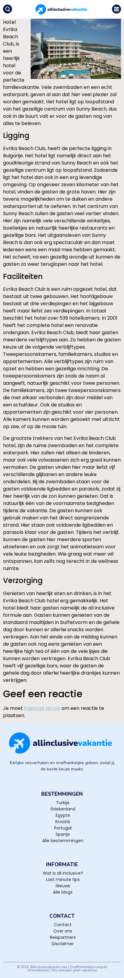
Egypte (63, 815)
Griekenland (62, 809)
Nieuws (63, 886)
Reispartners (63, 937)
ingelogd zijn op (42, 708)
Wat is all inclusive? (63, 873)
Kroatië (62, 822)
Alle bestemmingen (62, 841)
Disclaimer (63, 944)
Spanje (63, 834)
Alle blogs (63, 892)
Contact (63, 925)
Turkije (63, 803)
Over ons (62, 931)
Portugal (63, 828)
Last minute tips (63, 879)
